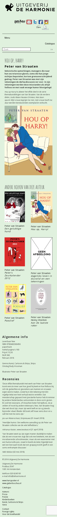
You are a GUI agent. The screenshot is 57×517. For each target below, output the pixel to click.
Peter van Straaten (21, 66)
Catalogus (50, 43)
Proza (4, 494)
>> (51, 49)
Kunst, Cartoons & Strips (12, 502)
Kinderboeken (8, 499)
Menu (7, 37)
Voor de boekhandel (11, 514)
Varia (4, 504)
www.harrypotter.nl (10, 480)
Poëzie (5, 497)
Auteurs (5, 491)
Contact (5, 509)
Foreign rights (8, 511)
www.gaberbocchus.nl (11, 483)
